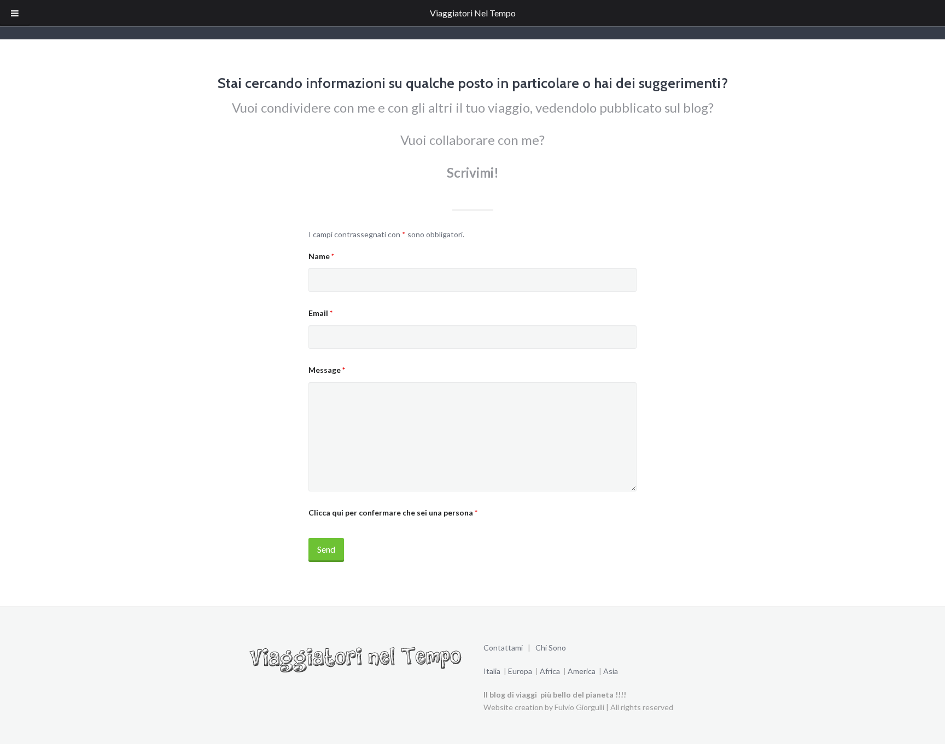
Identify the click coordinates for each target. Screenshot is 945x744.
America (582, 671)
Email (320, 313)
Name (321, 256)
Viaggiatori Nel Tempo (473, 13)
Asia (610, 671)
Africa (549, 671)
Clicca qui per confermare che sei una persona (392, 512)
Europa (521, 671)
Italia (491, 671)
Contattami (503, 647)
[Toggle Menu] (15, 13)
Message (326, 369)
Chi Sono (550, 647)
